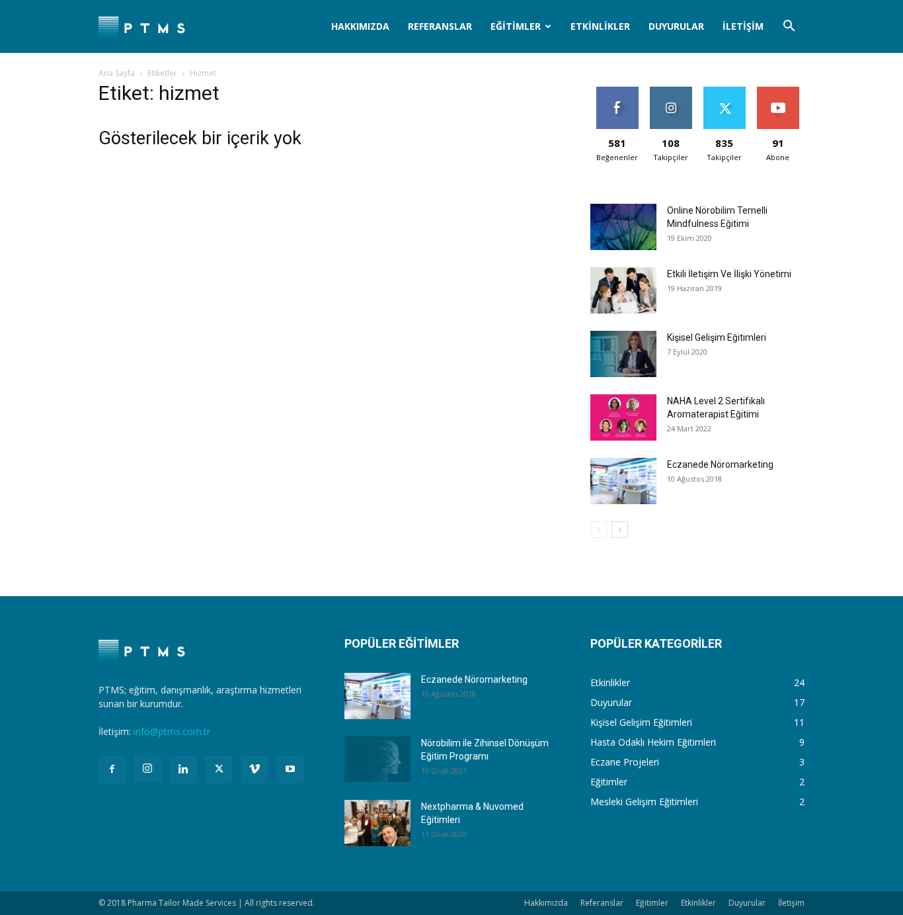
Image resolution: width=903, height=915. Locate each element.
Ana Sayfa (116, 73)
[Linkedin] (183, 769)
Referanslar (440, 26)
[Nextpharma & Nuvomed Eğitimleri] (377, 823)
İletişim (743, 26)
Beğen (617, 92)
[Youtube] (290, 769)
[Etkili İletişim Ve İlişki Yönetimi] (623, 290)
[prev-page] (598, 529)
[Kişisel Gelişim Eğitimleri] (623, 354)
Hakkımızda (360, 26)
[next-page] (619, 529)
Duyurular (676, 26)
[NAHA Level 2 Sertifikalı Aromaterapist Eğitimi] (623, 417)
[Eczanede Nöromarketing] (623, 481)
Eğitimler (516, 26)
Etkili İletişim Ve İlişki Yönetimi (729, 274)
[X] (219, 769)
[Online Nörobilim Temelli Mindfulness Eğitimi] (623, 227)
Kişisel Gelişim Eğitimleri (716, 337)
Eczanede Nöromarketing (720, 464)
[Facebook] (111, 769)
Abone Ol (778, 92)
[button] (789, 27)
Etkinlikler (600, 26)
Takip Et (670, 92)
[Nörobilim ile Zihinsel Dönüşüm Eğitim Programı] (377, 759)
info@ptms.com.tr (172, 731)
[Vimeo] (254, 769)
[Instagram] (147, 769)
